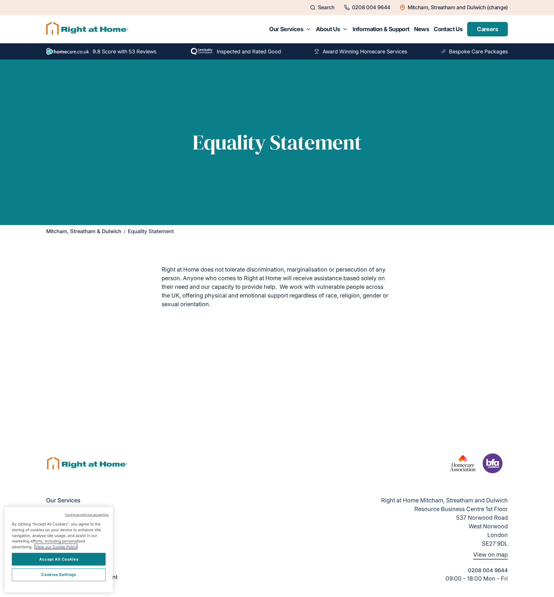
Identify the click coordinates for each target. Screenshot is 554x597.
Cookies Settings (58, 574)
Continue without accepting (86, 515)
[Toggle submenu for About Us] (345, 29)
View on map (490, 554)
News (421, 29)
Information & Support (381, 29)
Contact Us (448, 29)
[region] (59, 549)
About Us (328, 29)
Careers (487, 29)
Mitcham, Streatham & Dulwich (83, 231)
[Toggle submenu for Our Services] (308, 29)
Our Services (286, 29)
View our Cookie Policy (56, 546)
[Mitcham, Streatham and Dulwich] (87, 29)
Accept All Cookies (58, 559)
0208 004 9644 (488, 570)
